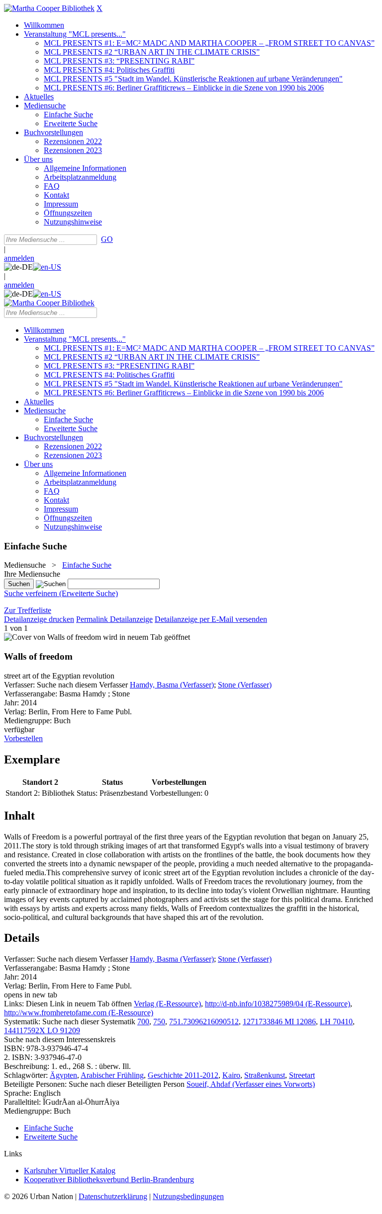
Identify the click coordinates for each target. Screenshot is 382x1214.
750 (159, 1021)
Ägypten (63, 1075)
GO (107, 239)
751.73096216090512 (204, 1021)
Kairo (231, 1075)
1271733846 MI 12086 (279, 1021)
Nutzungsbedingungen (188, 1196)
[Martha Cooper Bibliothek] (49, 8)
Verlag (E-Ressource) (167, 1003)
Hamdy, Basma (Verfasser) (172, 685)
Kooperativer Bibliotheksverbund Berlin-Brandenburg (109, 1179)
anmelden (19, 258)
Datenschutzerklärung (113, 1196)
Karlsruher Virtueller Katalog (69, 1170)
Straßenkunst (264, 1075)
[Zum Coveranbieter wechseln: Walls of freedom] (52, 637)
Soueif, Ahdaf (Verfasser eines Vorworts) (251, 1084)
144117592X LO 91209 (42, 1030)
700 (143, 1021)
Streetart (302, 1075)
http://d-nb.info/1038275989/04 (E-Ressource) (277, 1003)
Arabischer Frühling (112, 1075)
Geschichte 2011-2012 (183, 1075)
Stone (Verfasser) (245, 685)
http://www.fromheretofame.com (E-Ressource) (78, 1012)
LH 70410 (336, 1021)
